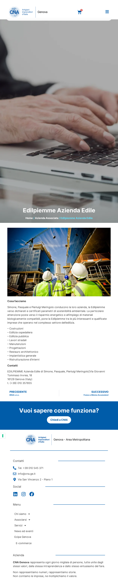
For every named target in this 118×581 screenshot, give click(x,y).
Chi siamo (20, 513)
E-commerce (24, 543)
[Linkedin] (15, 494)
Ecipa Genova (22, 536)
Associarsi (20, 519)
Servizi (18, 525)
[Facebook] (31, 494)
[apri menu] (107, 12)
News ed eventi (23, 531)
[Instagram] (23, 494)
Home (29, 218)
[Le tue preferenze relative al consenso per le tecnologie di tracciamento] (2, 436)
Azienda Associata (46, 218)
